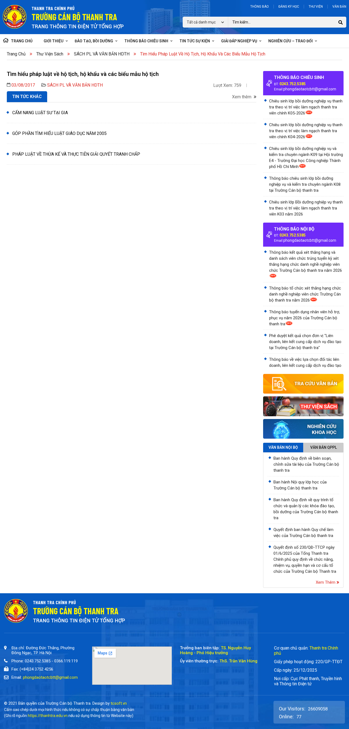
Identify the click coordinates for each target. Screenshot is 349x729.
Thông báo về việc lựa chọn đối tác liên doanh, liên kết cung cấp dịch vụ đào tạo (305, 362)
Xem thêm (242, 97)
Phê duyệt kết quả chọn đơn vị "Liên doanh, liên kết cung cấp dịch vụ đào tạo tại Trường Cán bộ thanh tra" (305, 341)
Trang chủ (16, 54)
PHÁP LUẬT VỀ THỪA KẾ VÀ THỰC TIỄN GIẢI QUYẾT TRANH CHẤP (76, 154)
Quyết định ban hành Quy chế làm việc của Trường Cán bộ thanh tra (303, 532)
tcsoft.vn (119, 703)
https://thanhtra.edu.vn (48, 715)
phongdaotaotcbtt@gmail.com (309, 89)
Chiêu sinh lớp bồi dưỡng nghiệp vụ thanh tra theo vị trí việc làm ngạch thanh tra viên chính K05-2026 (305, 107)
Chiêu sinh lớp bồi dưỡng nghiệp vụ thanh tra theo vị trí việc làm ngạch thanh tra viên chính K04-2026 (305, 130)
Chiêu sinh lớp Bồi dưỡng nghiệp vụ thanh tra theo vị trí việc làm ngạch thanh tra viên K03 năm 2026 (306, 208)
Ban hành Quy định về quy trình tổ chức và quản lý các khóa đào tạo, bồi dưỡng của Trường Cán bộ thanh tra (305, 508)
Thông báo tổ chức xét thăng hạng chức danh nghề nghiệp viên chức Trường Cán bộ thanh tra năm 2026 (305, 294)
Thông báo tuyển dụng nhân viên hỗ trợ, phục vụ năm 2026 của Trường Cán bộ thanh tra (304, 317)
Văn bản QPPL (323, 447)
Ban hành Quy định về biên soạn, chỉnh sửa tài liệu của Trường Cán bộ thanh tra (306, 464)
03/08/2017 (23, 85)
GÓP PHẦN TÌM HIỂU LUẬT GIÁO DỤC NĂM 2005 (59, 133)
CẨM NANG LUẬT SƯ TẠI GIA (40, 112)
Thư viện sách (49, 54)
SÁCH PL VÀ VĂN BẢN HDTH (102, 54)
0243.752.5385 (292, 84)
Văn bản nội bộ (283, 447)
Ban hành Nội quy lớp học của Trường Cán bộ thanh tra (300, 485)
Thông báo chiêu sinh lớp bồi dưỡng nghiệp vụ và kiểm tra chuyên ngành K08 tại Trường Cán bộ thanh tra (305, 184)
